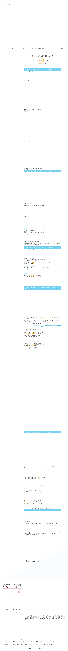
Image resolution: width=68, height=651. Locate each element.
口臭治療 (45, 642)
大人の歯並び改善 (8, 642)
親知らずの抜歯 (38, 642)
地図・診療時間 (31, 639)
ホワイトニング (31, 642)
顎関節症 (6, 644)
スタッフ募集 (46, 639)
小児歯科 (30, 641)
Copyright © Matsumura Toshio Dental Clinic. (34, 648)
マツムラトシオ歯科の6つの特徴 (26, 644)
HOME (6, 639)
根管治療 (22, 641)
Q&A (52, 644)
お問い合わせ (54, 639)
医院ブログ (38, 644)
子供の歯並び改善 (16, 642)
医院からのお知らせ (47, 644)
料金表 (57, 523)
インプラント (46, 641)
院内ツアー (23, 639)
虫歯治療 (6, 641)
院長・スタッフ (15, 639)
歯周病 (14, 641)
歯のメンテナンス (39, 641)
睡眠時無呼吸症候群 (16, 644)
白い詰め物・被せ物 (24, 642)
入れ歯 (53, 641)
